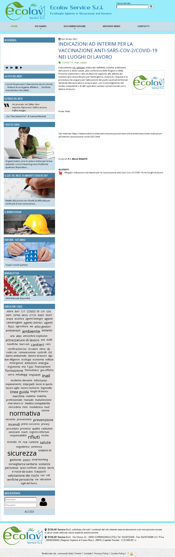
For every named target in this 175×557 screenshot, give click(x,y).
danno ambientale (16, 355)
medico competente (37, 403)
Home (78, 553)
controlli (41, 352)
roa (25, 442)
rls (19, 441)
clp (48, 348)
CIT (23, 311)
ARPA (10, 311)
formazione (14, 370)
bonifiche (12, 344)
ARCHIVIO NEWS (111, 26)
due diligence (12, 359)
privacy (45, 424)
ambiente (31, 331)
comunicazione (27, 352)
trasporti (40, 471)
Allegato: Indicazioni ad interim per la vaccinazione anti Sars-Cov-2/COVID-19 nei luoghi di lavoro (113, 172)
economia (38, 359)
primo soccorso (30, 424)
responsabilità (18, 435)
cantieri (37, 344)
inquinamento (13, 384)
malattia (30, 396)
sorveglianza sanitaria (23, 464)
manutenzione (43, 399)
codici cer (11, 352)
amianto (47, 330)
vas (43, 475)
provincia (25, 428)
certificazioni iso (17, 348)
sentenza (36, 446)
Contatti (88, 553)
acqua (9, 318)
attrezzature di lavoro (22, 340)
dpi (50, 356)
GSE (48, 311)
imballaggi (21, 374)
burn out (24, 344)
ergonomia (14, 366)
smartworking (40, 459)
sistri (26, 460)
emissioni (31, 363)
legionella (46, 387)
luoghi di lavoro (39, 391)
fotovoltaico (32, 370)
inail (46, 376)
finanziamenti (42, 366)
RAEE (41, 315)
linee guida (19, 391)
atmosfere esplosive (35, 335)
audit (49, 339)
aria (12, 335)
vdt (48, 475)
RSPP (49, 315)
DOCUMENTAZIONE (74, 26)
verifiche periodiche (20, 479)
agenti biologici (34, 318)
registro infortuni (39, 432)
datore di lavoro (37, 355)
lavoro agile (12, 387)
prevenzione (24, 419)
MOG (25, 315)
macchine (18, 396)
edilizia (49, 359)
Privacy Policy (101, 553)
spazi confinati (28, 467)
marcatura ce (15, 403)
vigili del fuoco (29, 483)
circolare (33, 348)
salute (45, 442)
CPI (43, 311)
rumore (33, 442)
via (36, 479)
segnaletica (22, 446)
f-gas (30, 366)
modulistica (36, 407)
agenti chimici (33, 322)
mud (46, 407)
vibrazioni (45, 479)
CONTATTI (143, 26)
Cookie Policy (118, 553)
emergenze (16, 362)
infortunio (40, 380)
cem (48, 344)
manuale (28, 399)
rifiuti (34, 437)
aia (31, 326)
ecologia (26, 359)
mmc (25, 407)
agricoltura (22, 326)
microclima (15, 407)
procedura (12, 428)
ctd (50, 352)
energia (43, 363)
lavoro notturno (30, 387)
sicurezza (22, 453)
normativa (24, 413)
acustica (19, 318)
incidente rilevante (21, 380)
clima (42, 348)
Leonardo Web (65, 553)
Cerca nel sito (124, 3)
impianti (35, 375)
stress (42, 468)
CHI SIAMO (40, 26)
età (24, 366)
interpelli (28, 384)
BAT (17, 311)
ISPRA (16, 315)
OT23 (32, 315)
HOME (14, 26)
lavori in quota (44, 384)
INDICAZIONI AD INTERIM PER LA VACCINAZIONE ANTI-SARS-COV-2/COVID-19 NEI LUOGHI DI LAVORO (107, 50)
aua (43, 339)
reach (24, 432)
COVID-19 (33, 311)
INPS (8, 315)
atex (19, 336)
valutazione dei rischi (23, 475)
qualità (36, 428)
